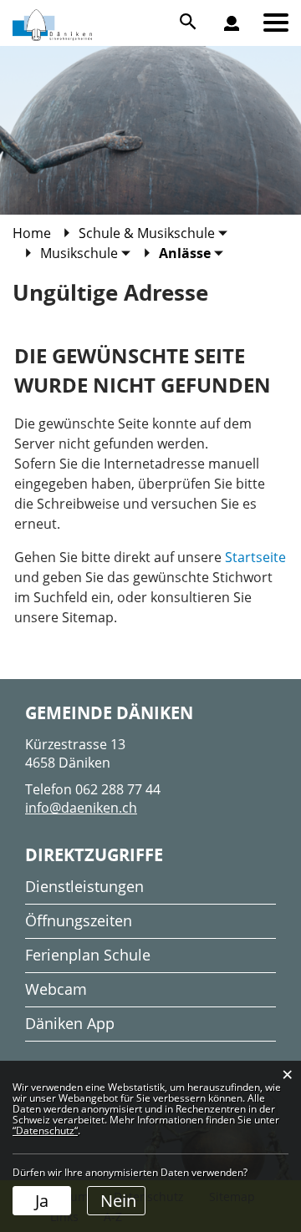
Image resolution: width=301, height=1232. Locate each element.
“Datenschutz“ (45, 1130)
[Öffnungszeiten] (241, 36)
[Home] (239, 37)
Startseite (255, 557)
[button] (153, 233)
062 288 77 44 (118, 789)
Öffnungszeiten (78, 920)
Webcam (56, 989)
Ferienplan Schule (87, 955)
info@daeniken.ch (81, 808)
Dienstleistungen (84, 886)
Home (32, 233)
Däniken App (70, 1023)
